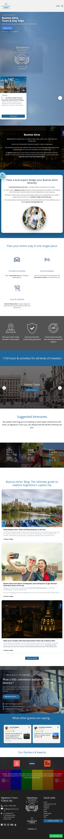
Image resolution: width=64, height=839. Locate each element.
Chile (45, 809)
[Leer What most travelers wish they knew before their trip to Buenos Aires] (32, 619)
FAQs (45, 817)
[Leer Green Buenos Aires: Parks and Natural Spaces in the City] (32, 508)
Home (45, 802)
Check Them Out (32, 390)
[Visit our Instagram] (8, 825)
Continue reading (8, 539)
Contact (46, 815)
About (45, 811)
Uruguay (46, 808)
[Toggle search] (36, 5)
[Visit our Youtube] (15, 825)
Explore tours (7, 28)
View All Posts (32, 658)
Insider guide (47, 813)
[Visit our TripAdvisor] (11, 825)
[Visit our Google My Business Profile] (5, 825)
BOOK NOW (13, 116)
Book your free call (11, 696)
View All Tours (53, 821)
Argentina (46, 806)
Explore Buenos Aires (50, 804)
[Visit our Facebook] (2, 825)
